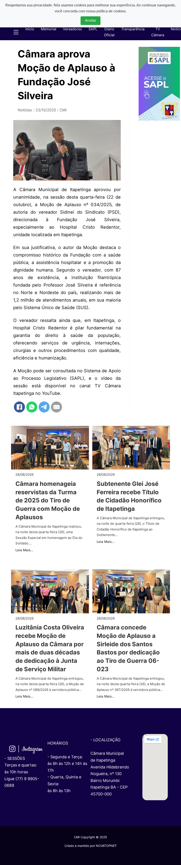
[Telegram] (44, 407)
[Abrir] (14, 32)
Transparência (133, 29)
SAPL (93, 29)
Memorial (48, 29)
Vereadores (72, 29)
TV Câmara (157, 32)
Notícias (25, 110)
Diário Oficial (109, 32)
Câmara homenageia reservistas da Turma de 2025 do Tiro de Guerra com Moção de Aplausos (47, 500)
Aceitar (90, 20)
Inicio (29, 29)
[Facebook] (19, 407)
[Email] (56, 407)
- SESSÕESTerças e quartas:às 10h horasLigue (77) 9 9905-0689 (21, 772)
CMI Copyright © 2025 (90, 837)
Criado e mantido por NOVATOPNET (90, 846)
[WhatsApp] (31, 407)
